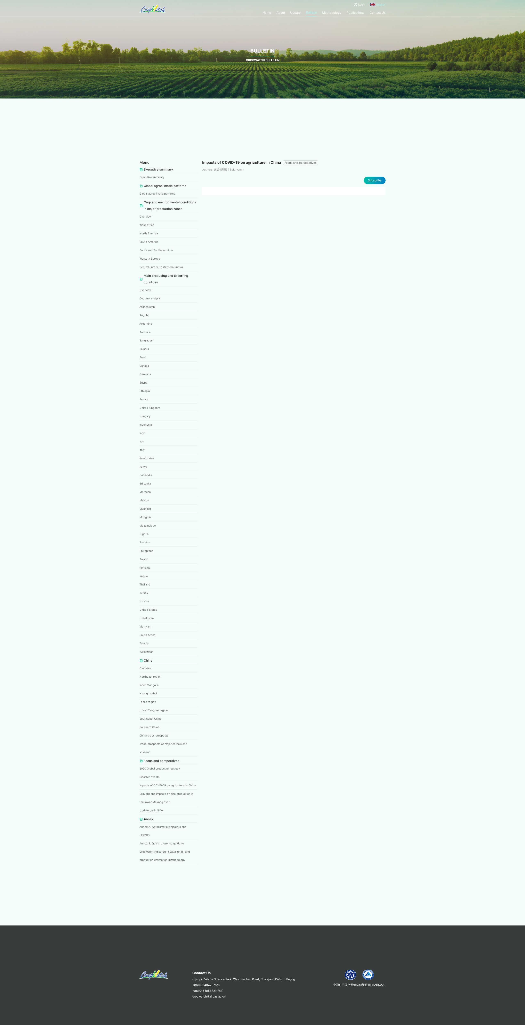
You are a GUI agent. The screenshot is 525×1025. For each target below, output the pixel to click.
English (381, 4)
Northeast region (150, 676)
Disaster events (149, 777)
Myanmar (145, 508)
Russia (143, 576)
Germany (145, 374)
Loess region (147, 701)
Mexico (144, 500)
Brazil (142, 357)
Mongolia (145, 517)
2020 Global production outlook (159, 768)
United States (148, 609)
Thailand (144, 584)
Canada (144, 365)
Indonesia (145, 424)
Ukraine (144, 601)
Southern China (149, 727)
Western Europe (149, 258)
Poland (143, 559)
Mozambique (147, 525)
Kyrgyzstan (146, 651)
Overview (145, 216)
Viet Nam (145, 626)
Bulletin (311, 12)
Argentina (145, 323)
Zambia (143, 643)
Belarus (144, 348)
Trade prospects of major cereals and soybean (163, 748)
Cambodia (145, 475)
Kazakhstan (146, 458)
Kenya (143, 466)
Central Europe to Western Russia (161, 267)
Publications (355, 13)
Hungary (144, 416)
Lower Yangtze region (153, 710)
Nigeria (143, 534)
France (143, 399)
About (280, 13)
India (142, 433)
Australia (145, 332)
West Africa (146, 225)
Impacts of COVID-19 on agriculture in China (167, 785)
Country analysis (150, 298)
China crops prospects (153, 735)
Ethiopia (144, 391)
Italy (142, 449)
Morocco (145, 492)
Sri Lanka (145, 483)
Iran (141, 441)
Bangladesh (146, 340)
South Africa (147, 635)
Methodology (331, 13)
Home (266, 13)
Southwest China (150, 718)
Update (295, 13)
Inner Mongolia (149, 685)
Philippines (146, 550)
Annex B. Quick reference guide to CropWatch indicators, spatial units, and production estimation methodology (164, 851)
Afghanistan (147, 306)
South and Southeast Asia (156, 250)
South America (148, 241)
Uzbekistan (146, 618)
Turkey (143, 592)
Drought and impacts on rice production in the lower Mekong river (166, 798)
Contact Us (378, 13)
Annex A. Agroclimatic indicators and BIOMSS (162, 831)
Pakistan (144, 542)
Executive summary (151, 177)
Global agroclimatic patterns (157, 193)
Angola (143, 315)
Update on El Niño (151, 810)
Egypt (143, 382)
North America (148, 233)
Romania (144, 567)
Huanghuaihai (148, 693)
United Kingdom (149, 407)
